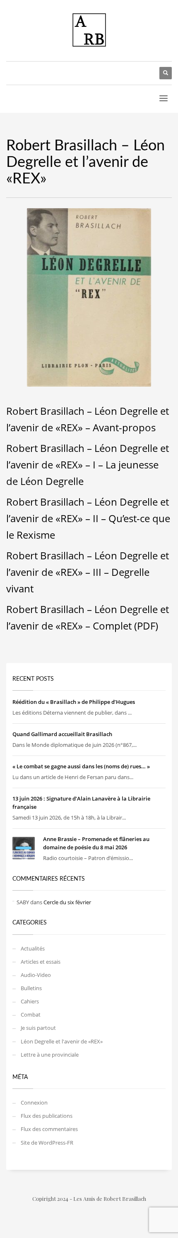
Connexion (34, 1102)
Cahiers (30, 1001)
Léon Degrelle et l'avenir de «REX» (62, 1041)
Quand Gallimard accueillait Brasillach (62, 734)
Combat (31, 1014)
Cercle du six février (67, 902)
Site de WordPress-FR (47, 1142)
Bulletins (31, 988)
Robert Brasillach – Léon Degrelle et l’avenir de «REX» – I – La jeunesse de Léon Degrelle (87, 464)
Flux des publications (46, 1115)
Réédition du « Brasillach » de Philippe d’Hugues (73, 702)
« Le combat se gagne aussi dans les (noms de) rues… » (81, 766)
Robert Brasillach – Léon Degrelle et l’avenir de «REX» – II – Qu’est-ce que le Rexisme (88, 518)
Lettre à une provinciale (50, 1054)
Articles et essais (40, 961)
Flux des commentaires (49, 1129)
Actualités (33, 948)
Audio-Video (36, 975)
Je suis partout (38, 1027)
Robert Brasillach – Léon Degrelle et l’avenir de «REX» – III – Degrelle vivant (87, 572)
